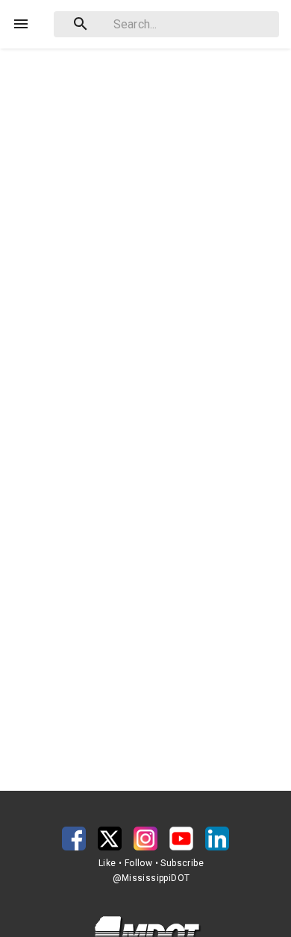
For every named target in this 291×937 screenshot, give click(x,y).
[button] (74, 838)
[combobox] (166, 24)
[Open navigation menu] (21, 24)
